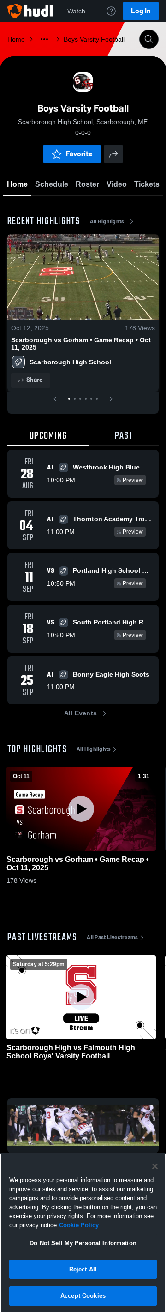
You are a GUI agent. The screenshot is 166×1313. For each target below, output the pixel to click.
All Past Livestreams (112, 937)
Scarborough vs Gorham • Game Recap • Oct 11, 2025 (81, 343)
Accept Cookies (83, 1295)
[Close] (155, 1166)
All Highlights (107, 221)
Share (34, 379)
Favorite (79, 154)
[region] (83, 1233)
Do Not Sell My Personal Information (83, 1243)
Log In (141, 11)
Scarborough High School (70, 362)
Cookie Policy (79, 1225)
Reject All (83, 1269)
